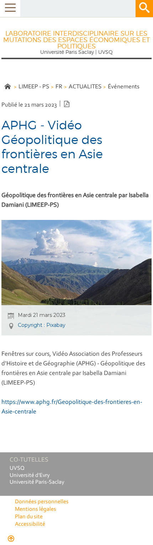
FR (59, 87)
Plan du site (29, 517)
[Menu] (10, 8)
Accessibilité (30, 524)
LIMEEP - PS (34, 87)
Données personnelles (42, 502)
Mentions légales (35, 509)
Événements (123, 87)
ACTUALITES (85, 87)
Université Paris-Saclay (37, 482)
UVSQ (17, 468)
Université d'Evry (30, 475)
